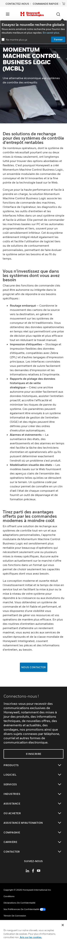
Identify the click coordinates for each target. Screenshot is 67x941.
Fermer (58, 39)
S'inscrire (33, 753)
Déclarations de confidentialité (19, 902)
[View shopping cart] (63, 3)
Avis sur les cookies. (30, 937)
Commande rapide (45, 3)
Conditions (9, 896)
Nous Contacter (33, 667)
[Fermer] (63, 925)
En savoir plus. (51, 32)
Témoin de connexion (15, 915)
